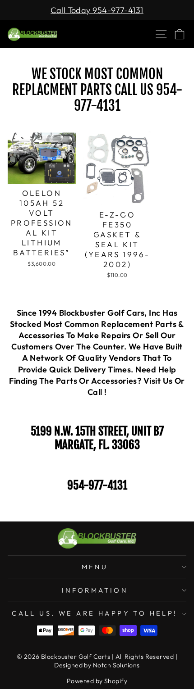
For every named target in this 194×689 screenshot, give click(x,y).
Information (95, 590)
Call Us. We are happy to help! (94, 613)
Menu (95, 566)
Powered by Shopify (97, 681)
